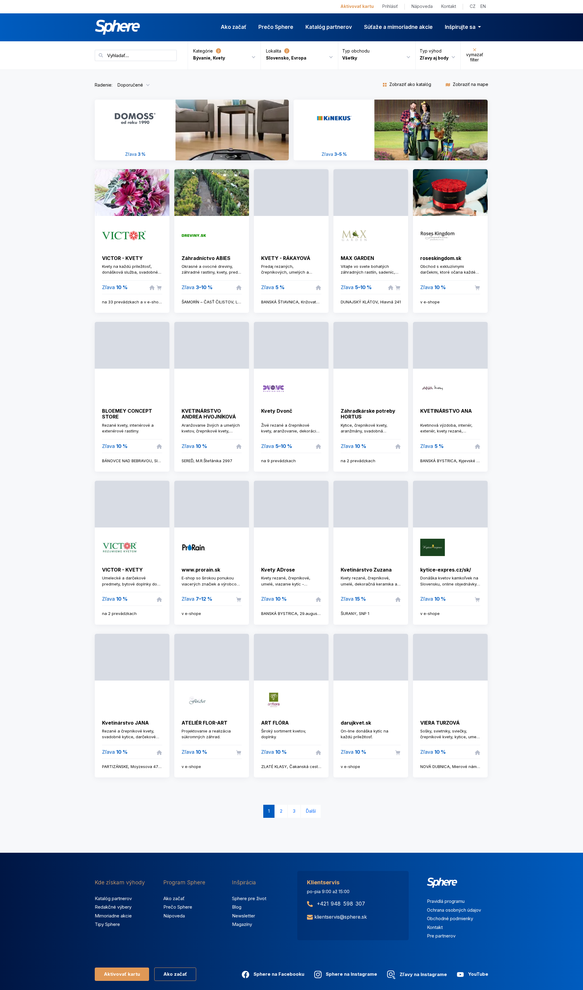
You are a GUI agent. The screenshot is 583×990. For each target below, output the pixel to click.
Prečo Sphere (275, 27)
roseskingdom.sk (440, 258)
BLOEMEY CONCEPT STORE (127, 414)
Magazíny (242, 924)
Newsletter (243, 916)
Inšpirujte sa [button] (461, 27)
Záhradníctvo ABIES (206, 258)
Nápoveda (422, 6)
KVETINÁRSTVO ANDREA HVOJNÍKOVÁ (209, 414)
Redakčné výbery (113, 907)
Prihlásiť (390, 6)
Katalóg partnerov (328, 27)
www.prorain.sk (201, 570)
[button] (374, 55)
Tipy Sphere (107, 924)
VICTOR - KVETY (122, 258)
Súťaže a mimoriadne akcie (398, 27)
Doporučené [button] (130, 84)
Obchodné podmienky (450, 918)
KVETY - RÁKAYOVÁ (285, 258)
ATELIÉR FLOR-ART (204, 723)
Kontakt (448, 6)
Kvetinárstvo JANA (125, 723)
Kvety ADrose (278, 570)
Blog (236, 907)
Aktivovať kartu (357, 6)
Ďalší (311, 811)
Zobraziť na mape (470, 84)
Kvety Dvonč (276, 411)
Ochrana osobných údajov (454, 910)
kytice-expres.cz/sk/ (445, 570)
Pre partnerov (441, 936)
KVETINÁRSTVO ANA (446, 411)
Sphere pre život (249, 898)
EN (483, 6)
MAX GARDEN (357, 258)
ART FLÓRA (275, 723)
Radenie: (103, 84)
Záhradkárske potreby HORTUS (368, 414)
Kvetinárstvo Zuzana (366, 570)
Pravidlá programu (446, 901)
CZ (473, 6)
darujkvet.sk (356, 723)
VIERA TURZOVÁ (440, 723)
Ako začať (233, 27)
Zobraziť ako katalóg (409, 84)
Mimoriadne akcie (113, 916)
